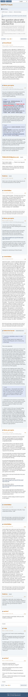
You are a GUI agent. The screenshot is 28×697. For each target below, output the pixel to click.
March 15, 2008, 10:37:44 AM (7, 630)
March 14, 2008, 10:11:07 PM (7, 332)
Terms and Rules (13, 694)
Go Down (3, 38)
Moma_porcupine (9, 85)
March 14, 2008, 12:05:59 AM (7, 87)
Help (8, 694)
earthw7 (6, 611)
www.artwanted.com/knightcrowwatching (13, 134)
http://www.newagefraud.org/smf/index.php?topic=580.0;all (12, 480)
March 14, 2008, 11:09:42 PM (7, 432)
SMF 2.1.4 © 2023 (10, 695)
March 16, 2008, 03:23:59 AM (7, 660)
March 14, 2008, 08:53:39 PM (7, 258)
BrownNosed (7, 43)
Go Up (2, 685)
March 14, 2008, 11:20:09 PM (7, 507)
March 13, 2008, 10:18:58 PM (7, 45)
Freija (5, 628)
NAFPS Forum (6, 5)
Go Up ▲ (19, 694)
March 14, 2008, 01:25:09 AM (7, 220)
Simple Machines (17, 695)
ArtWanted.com (7, 127)
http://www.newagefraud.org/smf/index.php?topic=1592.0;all (12, 238)
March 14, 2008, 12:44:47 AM (7, 178)
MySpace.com (6, 101)
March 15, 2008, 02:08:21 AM (7, 596)
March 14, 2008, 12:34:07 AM (7, 159)
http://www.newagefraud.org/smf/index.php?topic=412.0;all (12, 486)
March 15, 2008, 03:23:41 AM (7, 613)
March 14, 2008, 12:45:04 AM (7, 192)
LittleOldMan (7, 190)
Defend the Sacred (9, 330)
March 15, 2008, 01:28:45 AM (7, 526)
